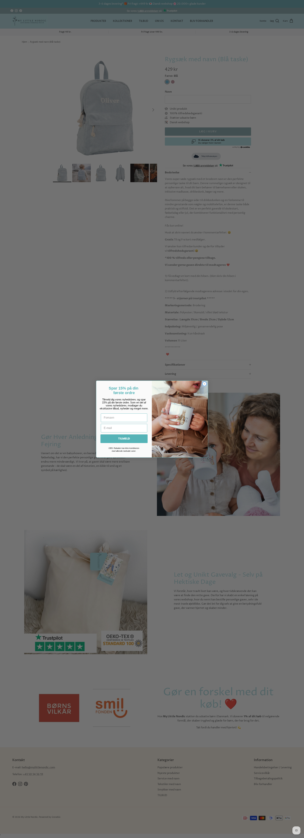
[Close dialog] (204, 384)
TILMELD (124, 439)
